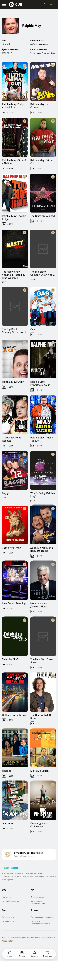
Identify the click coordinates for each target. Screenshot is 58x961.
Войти (53, 4)
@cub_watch (7, 941)
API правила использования (38, 902)
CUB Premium (8, 921)
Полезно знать (8, 917)
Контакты (6, 897)
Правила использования (42, 917)
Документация (37, 897)
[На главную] (15, 4)
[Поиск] (44, 4)
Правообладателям (10, 901)
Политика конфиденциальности (40, 922)
